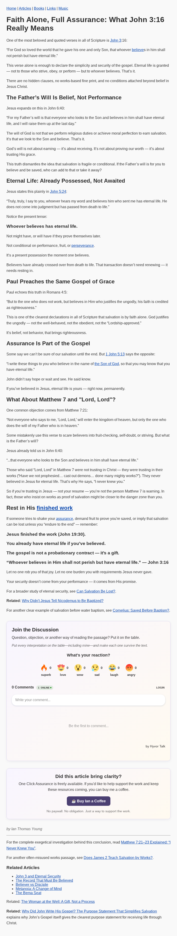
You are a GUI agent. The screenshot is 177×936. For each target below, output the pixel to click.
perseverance (82, 246)
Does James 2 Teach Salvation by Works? (118, 858)
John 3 (115, 40)
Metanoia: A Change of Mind (39, 889)
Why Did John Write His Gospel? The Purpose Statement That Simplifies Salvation (89, 911)
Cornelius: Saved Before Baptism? (141, 610)
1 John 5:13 (115, 354)
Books (39, 8)
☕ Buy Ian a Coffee (88, 801)
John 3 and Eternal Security (38, 876)
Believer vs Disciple (32, 885)
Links (51, 8)
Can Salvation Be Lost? (96, 591)
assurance (64, 519)
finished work (55, 508)
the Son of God (106, 364)
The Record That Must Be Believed (44, 880)
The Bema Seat (28, 893)
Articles (25, 8)
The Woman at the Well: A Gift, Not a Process (58, 902)
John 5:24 (58, 191)
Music (63, 8)
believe (138, 50)
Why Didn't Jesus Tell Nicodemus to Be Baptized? (62, 601)
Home (11, 8)
